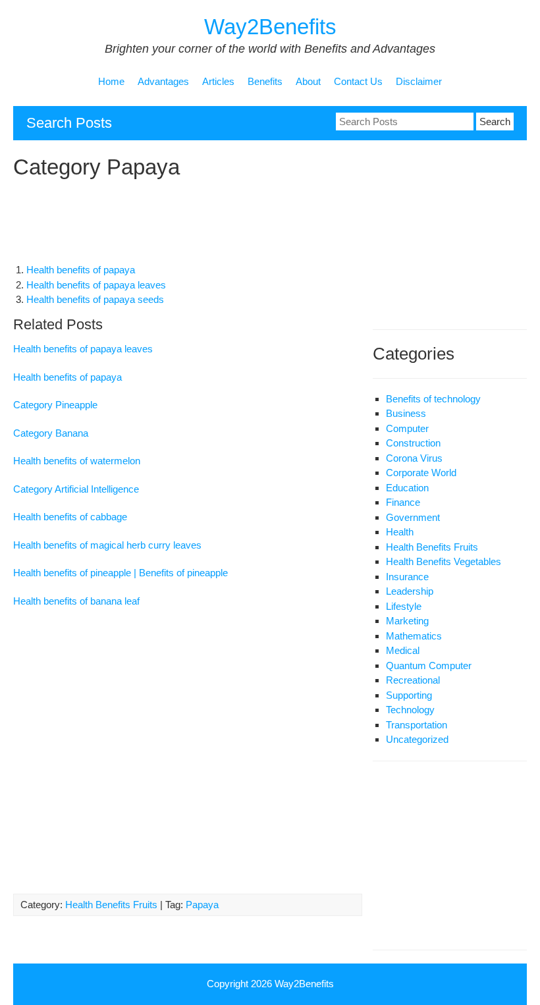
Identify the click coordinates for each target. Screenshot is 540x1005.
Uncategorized (417, 739)
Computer (407, 428)
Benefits (265, 81)
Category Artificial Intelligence (76, 489)
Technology (410, 709)
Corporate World (421, 472)
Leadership (409, 591)
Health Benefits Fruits (111, 904)
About (308, 81)
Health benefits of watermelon (76, 460)
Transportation (416, 724)
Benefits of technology (433, 398)
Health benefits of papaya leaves (96, 284)
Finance (403, 502)
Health (400, 531)
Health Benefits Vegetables (443, 561)
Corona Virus (414, 458)
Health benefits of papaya (80, 269)
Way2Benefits (270, 26)
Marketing (407, 620)
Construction (413, 442)
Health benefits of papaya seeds (95, 299)
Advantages (163, 81)
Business (406, 413)
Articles (218, 81)
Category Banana (50, 433)
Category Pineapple (55, 404)
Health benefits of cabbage (70, 516)
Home (111, 81)
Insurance (407, 576)
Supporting (409, 695)
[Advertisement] (253, 224)
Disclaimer (419, 81)
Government (413, 517)
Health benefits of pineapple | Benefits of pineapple (120, 572)
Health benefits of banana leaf (76, 601)
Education (407, 487)
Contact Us (358, 81)
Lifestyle (403, 606)
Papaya (202, 904)
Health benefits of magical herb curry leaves (107, 545)
